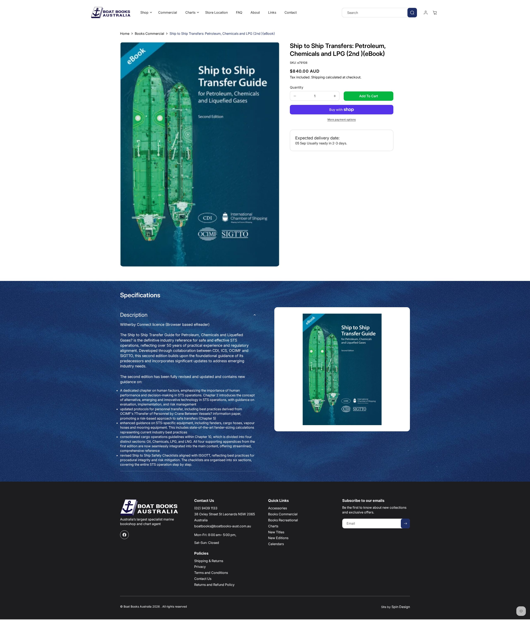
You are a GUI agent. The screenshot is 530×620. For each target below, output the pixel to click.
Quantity (296, 87)
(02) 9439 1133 (205, 508)
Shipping (318, 77)
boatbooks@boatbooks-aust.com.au (222, 526)
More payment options (342, 119)
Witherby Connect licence (165, 324)
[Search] (412, 12)
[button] (145, 12)
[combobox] (379, 12)
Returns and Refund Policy (214, 585)
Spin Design (400, 607)
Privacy (200, 567)
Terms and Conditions (211, 573)
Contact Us (202, 579)
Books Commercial (149, 33)
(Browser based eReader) (187, 324)
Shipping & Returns (208, 561)
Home (124, 33)
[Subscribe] (405, 523)
